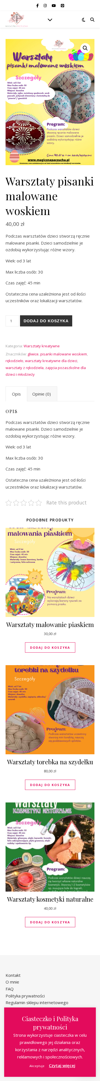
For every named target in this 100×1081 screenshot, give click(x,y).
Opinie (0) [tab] (41, 394)
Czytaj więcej (62, 1065)
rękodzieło (14, 360)
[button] (85, 48)
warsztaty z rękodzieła (25, 367)
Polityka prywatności (25, 996)
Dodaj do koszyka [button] (50, 647)
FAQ (10, 989)
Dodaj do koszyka (46, 321)
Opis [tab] (16, 394)
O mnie (12, 982)
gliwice (33, 354)
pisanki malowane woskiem (63, 354)
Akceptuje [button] (36, 1066)
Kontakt (13, 975)
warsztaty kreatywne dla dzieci (51, 360)
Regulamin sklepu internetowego (37, 1002)
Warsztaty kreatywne (42, 345)
